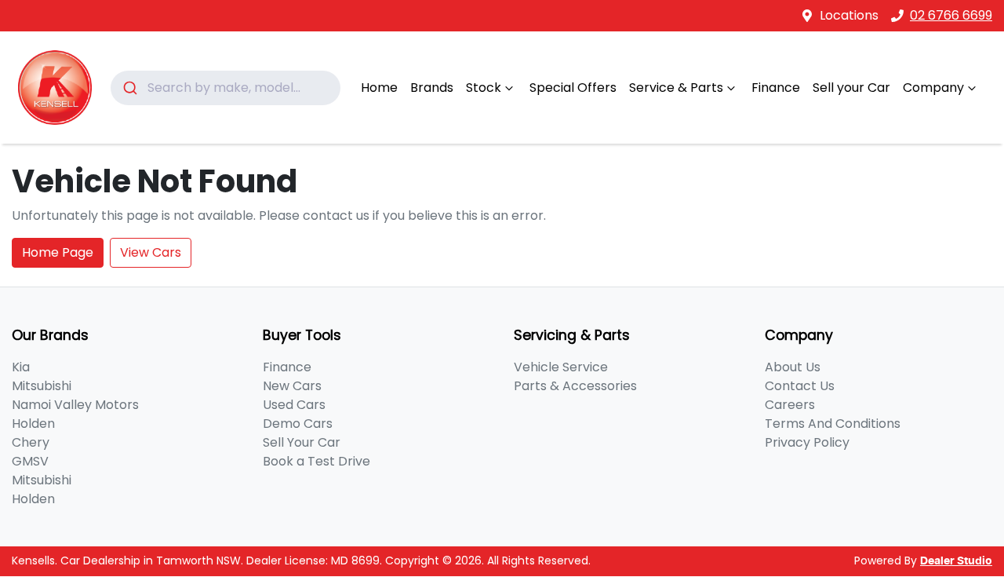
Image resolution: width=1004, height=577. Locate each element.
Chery (30, 442)
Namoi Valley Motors (75, 405)
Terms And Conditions (832, 423)
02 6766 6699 (951, 15)
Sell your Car (851, 88)
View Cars (150, 252)
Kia (21, 367)
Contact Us (800, 386)
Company (933, 88)
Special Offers (573, 88)
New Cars (292, 386)
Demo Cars (298, 423)
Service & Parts (676, 88)
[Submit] (129, 88)
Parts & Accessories (575, 386)
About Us (792, 367)
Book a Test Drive (316, 461)
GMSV (30, 461)
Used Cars (294, 405)
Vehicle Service (561, 367)
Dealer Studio (956, 561)
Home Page (57, 252)
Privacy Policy (807, 442)
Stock (483, 88)
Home (379, 88)
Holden (33, 423)
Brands (431, 88)
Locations (849, 15)
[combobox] (225, 88)
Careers (790, 405)
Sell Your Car (301, 442)
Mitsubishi (41, 386)
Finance (775, 88)
